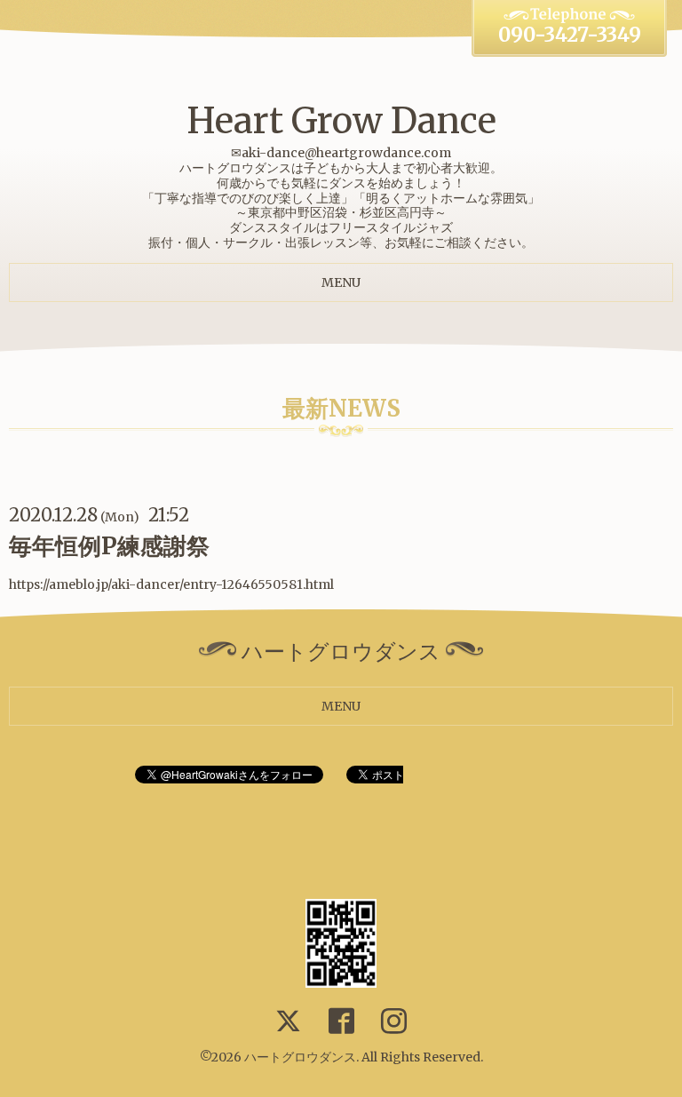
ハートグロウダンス (300, 1057)
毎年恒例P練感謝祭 (109, 545)
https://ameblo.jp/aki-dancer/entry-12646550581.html (171, 584)
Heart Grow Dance (341, 121)
